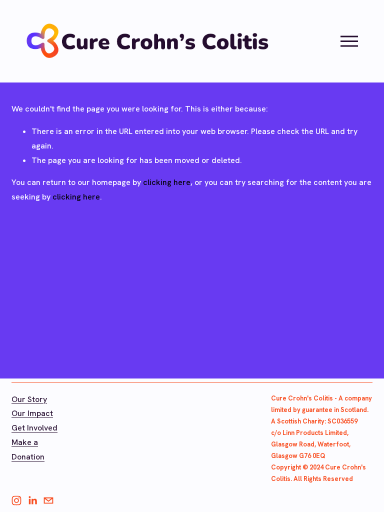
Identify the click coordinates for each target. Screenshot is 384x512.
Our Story (29, 399)
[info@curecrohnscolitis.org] (49, 501)
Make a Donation (28, 449)
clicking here (166, 182)
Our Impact (32, 413)
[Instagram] (17, 501)
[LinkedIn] (33, 501)
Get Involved (35, 427)
